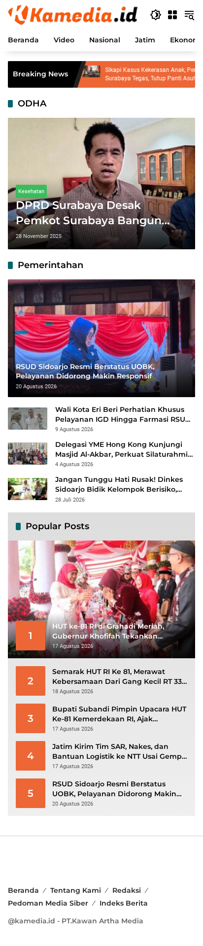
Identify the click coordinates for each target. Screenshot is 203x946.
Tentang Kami (75, 890)
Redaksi (126, 890)
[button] (156, 15)
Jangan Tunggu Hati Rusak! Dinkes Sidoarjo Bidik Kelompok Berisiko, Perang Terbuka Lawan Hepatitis (119, 484)
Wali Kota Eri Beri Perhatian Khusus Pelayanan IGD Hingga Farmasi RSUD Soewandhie (123, 414)
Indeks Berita (124, 903)
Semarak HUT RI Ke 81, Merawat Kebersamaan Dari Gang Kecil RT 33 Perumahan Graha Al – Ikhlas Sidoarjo (117, 676)
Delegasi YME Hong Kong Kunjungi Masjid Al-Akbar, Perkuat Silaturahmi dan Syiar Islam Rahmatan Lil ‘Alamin (122, 449)
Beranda (23, 890)
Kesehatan (31, 191)
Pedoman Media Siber (48, 903)
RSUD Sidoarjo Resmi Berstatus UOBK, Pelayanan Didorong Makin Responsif (114, 789)
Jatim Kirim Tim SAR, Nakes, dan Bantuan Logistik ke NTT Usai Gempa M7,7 (119, 751)
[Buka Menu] (172, 15)
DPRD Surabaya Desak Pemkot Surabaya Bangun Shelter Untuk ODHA (89, 214)
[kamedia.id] (74, 14)
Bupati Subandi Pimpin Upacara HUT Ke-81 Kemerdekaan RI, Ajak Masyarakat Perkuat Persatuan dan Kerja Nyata (119, 714)
